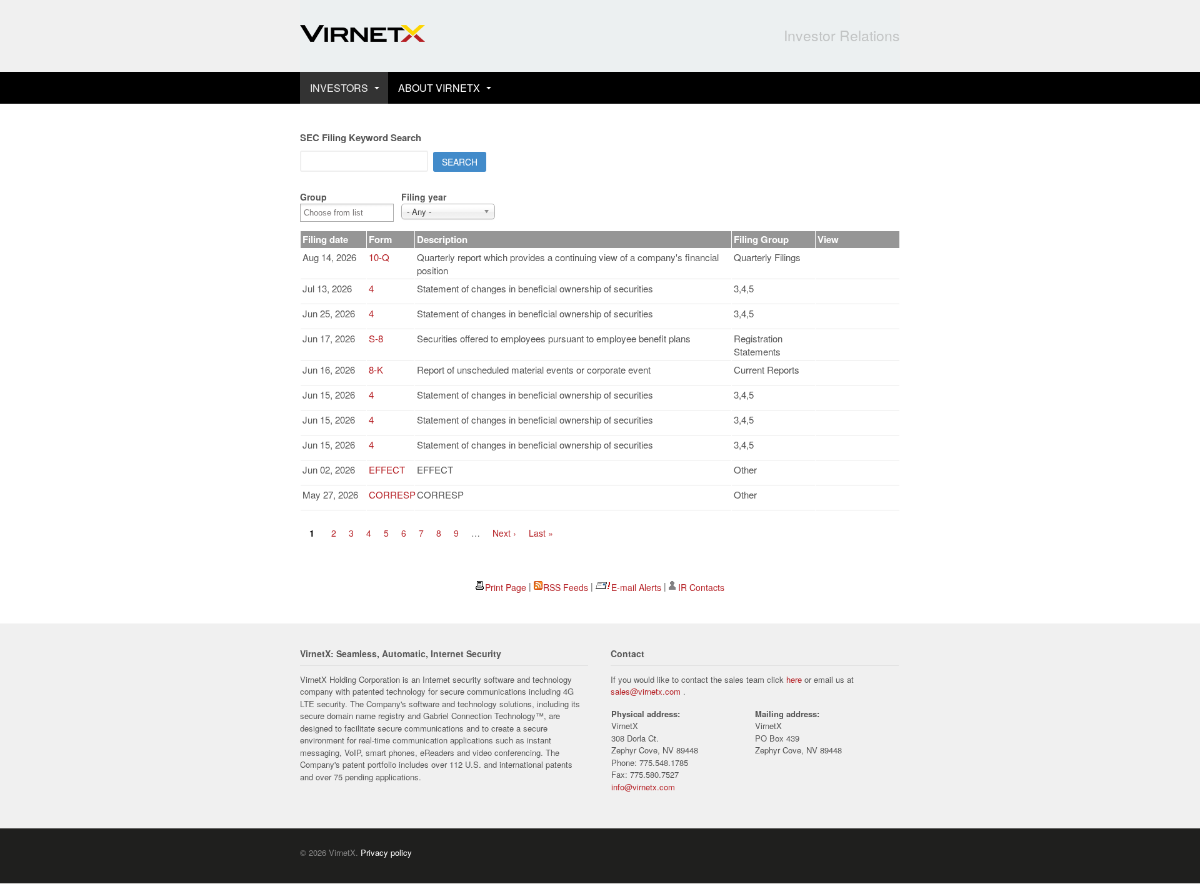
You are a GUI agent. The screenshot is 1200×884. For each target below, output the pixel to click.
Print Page (505, 587)
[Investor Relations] (362, 35)
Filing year (423, 197)
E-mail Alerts (636, 587)
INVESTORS (339, 88)
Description (442, 239)
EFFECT (387, 469)
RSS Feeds (565, 587)
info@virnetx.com (643, 787)
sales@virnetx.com (646, 691)
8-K (376, 369)
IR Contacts (701, 587)
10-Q (379, 257)
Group (313, 197)
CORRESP (392, 494)
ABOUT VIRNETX (439, 88)
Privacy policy (386, 852)
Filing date (325, 239)
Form (380, 239)
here (794, 679)
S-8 (376, 338)
